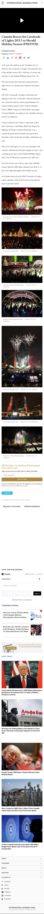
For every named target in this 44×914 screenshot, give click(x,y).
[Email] (24, 58)
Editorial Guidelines (32, 506)
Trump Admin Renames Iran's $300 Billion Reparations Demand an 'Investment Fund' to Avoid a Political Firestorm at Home (22, 692)
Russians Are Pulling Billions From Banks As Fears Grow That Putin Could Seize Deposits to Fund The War (21, 731)
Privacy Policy (23, 485)
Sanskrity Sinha (9, 51)
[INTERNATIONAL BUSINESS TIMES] (22, 3)
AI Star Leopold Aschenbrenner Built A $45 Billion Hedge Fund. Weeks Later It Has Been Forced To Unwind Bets (20, 847)
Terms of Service (11, 485)
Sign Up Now (11, 648)
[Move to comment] (28, 58)
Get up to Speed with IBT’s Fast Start (29, 644)
